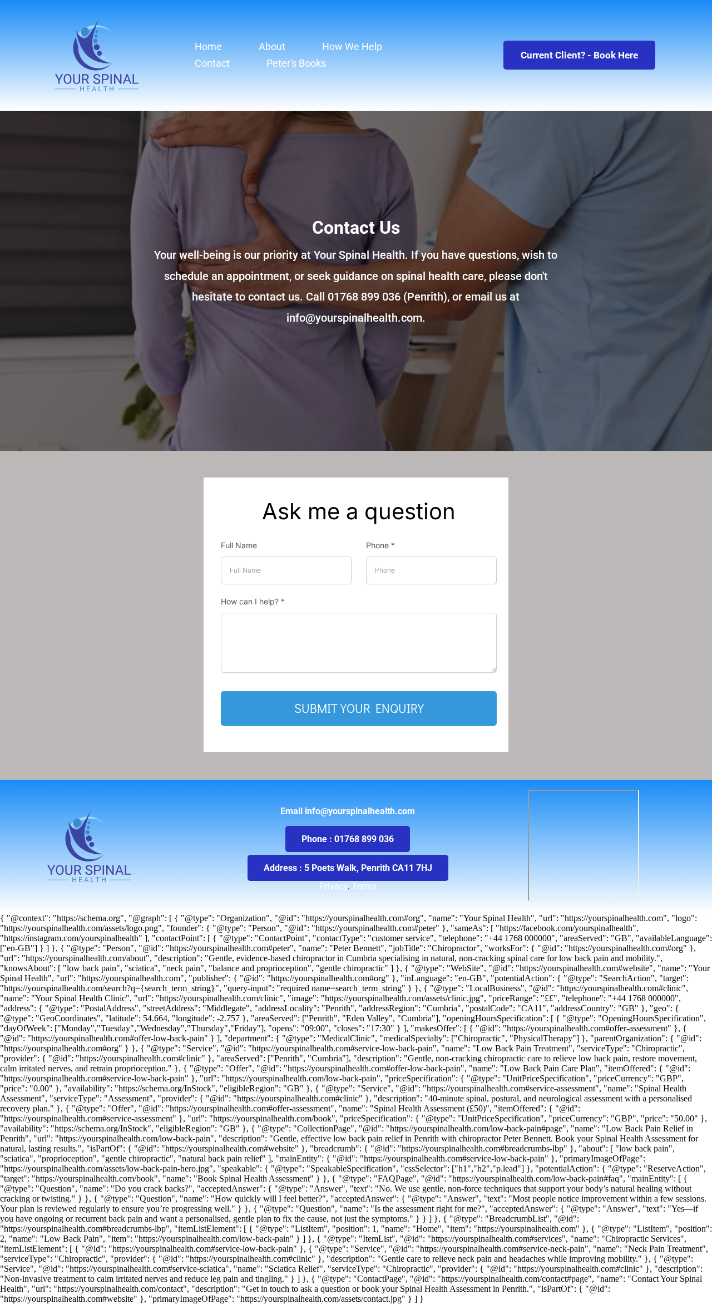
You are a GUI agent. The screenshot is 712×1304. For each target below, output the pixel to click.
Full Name (239, 545)
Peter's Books (296, 63)
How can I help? (253, 601)
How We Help (352, 46)
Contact (212, 63)
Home (208, 46)
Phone (380, 545)
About (272, 46)
